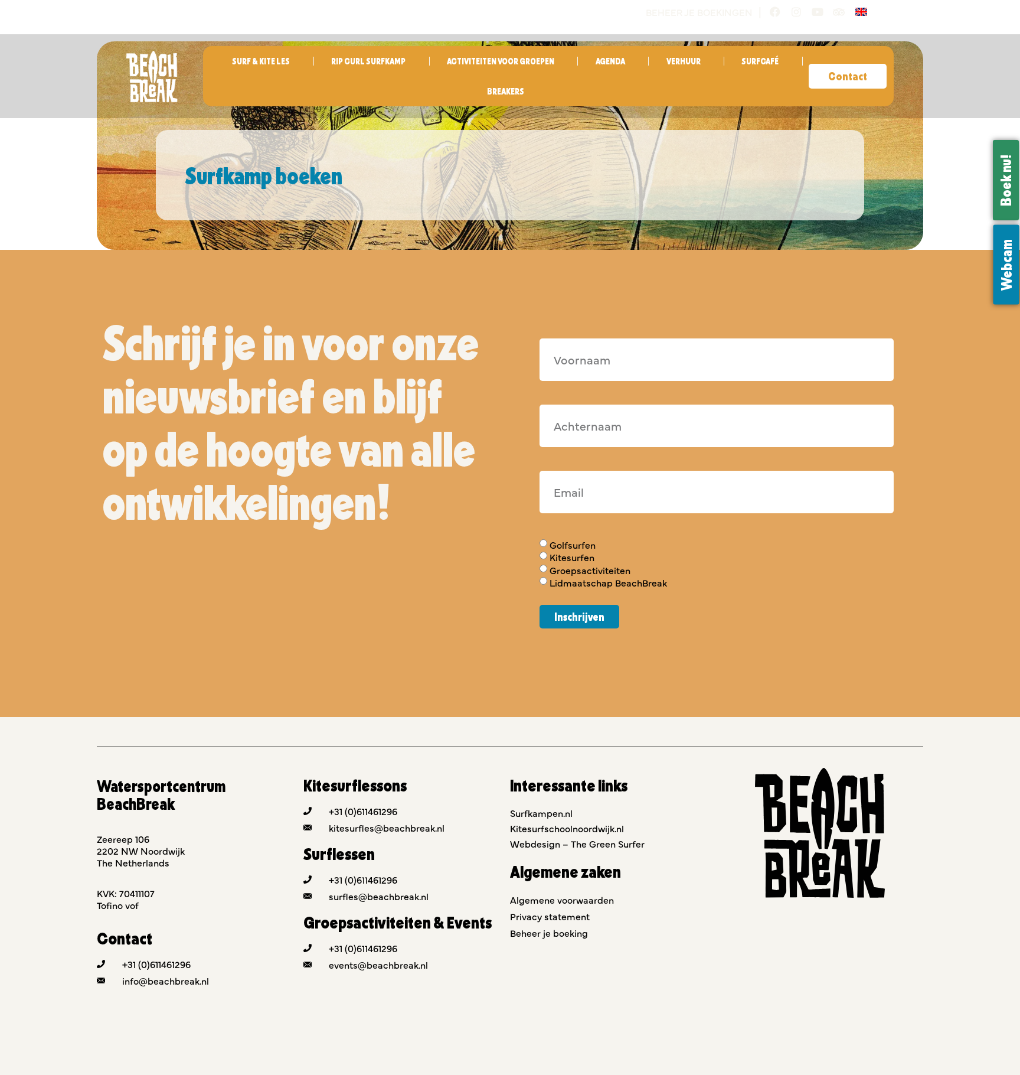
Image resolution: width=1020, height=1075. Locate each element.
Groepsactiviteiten (590, 569)
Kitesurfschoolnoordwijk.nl (567, 828)
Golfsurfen (573, 544)
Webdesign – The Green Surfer (577, 843)
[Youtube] (817, 11)
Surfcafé (760, 61)
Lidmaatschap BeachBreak (608, 582)
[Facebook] (775, 11)
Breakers (505, 91)
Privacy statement (550, 916)
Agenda (610, 61)
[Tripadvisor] (838, 11)
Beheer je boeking (549, 932)
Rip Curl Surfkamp (368, 61)
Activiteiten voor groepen (500, 61)
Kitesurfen (572, 557)
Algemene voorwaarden (562, 899)
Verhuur (683, 61)
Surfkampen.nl (541, 812)
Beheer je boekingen (699, 11)
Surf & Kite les (261, 61)
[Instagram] (796, 11)
